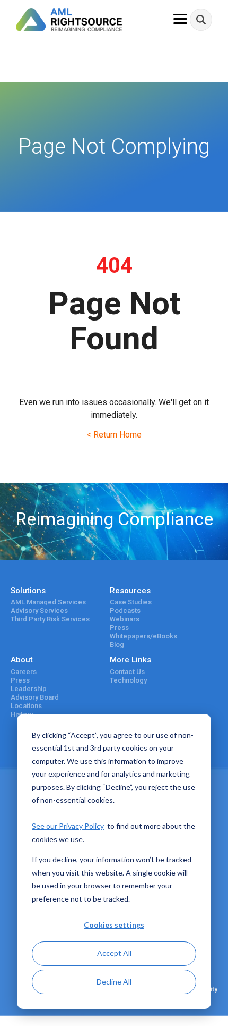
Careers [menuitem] (24, 672)
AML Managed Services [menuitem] (48, 602)
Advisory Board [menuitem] (35, 697)
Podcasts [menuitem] (125, 611)
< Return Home (114, 435)
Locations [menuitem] (26, 706)
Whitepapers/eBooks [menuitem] (143, 636)
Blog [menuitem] (117, 645)
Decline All (114, 981)
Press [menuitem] (119, 628)
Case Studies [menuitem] (131, 602)
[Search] (201, 20)
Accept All (114, 952)
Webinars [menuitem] (124, 619)
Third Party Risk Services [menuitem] (50, 619)
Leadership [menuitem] (29, 689)
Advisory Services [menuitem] (39, 611)
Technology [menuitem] (128, 680)
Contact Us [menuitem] (127, 672)
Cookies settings (114, 924)
